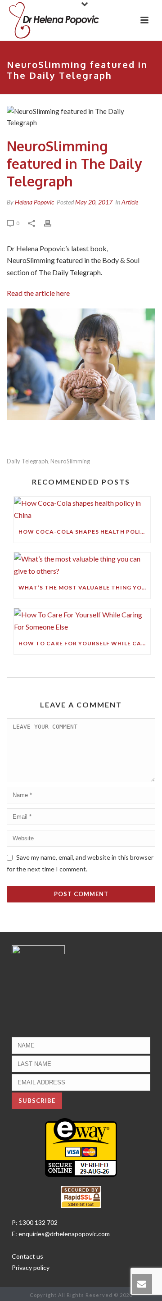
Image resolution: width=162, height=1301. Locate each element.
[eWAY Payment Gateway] (81, 1147)
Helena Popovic (34, 202)
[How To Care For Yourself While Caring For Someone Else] (82, 620)
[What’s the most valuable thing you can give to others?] (82, 565)
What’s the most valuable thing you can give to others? (84, 587)
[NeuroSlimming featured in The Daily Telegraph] (81, 117)
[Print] (52, 222)
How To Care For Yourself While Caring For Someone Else (84, 643)
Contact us (27, 1256)
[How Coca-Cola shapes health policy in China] (82, 509)
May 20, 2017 (93, 202)
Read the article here (38, 293)
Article (130, 202)
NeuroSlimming (70, 461)
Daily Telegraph (27, 461)
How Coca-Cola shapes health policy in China (84, 531)
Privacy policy (31, 1267)
